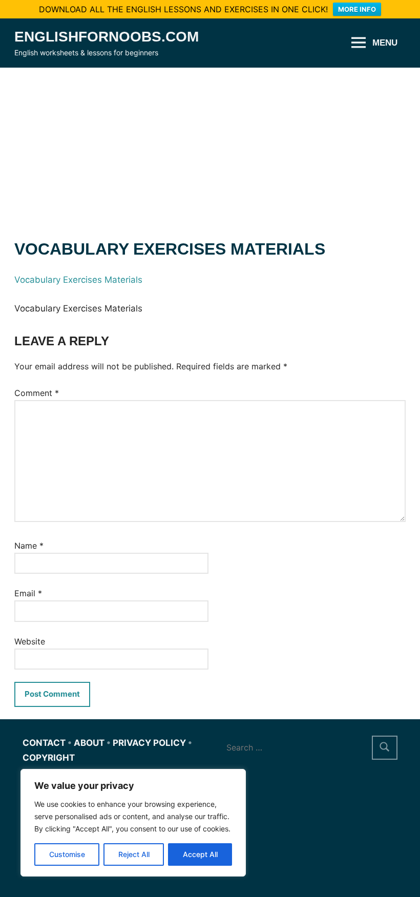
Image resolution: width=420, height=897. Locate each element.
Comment (36, 393)
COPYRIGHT (49, 758)
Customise (67, 854)
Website (29, 641)
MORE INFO (357, 9)
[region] (133, 823)
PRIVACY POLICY (149, 743)
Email (28, 593)
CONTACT (44, 743)
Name (29, 545)
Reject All (134, 854)
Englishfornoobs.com (106, 37)
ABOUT (89, 743)
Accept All (200, 854)
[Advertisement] (210, 144)
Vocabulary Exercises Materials (78, 280)
